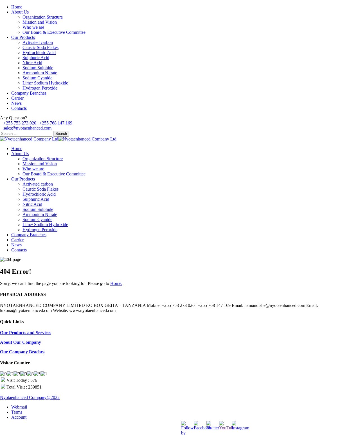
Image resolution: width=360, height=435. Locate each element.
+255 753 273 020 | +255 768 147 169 (37, 123)
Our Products (23, 37)
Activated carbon (37, 42)
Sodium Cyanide (37, 77)
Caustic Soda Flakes (40, 47)
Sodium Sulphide (37, 67)
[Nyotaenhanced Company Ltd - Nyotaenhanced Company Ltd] (29, 139)
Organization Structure (42, 17)
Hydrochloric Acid (39, 52)
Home (16, 7)
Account (18, 417)
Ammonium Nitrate (39, 72)
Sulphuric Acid (35, 57)
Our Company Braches (22, 351)
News (16, 103)
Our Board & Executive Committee (54, 32)
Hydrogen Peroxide (39, 88)
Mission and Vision (39, 22)
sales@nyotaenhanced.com (27, 128)
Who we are (33, 27)
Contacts (19, 108)
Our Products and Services (25, 332)
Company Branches (28, 93)
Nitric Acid (32, 62)
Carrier (17, 98)
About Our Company (20, 342)
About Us (20, 12)
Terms (16, 412)
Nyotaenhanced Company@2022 (30, 397)
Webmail (19, 407)
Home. (116, 283)
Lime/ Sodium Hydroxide (45, 83)
